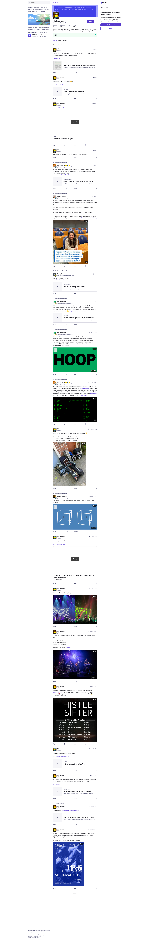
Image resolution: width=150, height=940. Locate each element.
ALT (86, 262)
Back (56, 3)
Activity (55, 40)
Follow (90, 21)
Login (110, 28)
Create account (111, 25)
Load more (75, 893)
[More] (96, 72)
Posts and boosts (57, 45)
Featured (64, 40)
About (37, 930)
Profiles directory (46, 930)
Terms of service (39, 932)
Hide (86, 221)
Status (40, 930)
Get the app (38, 934)
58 (53, 27)
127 (61, 27)
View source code (37, 936)
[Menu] (95, 21)
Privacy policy (32, 932)
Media (59, 40)
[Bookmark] (86, 72)
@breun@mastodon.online (59, 22)
